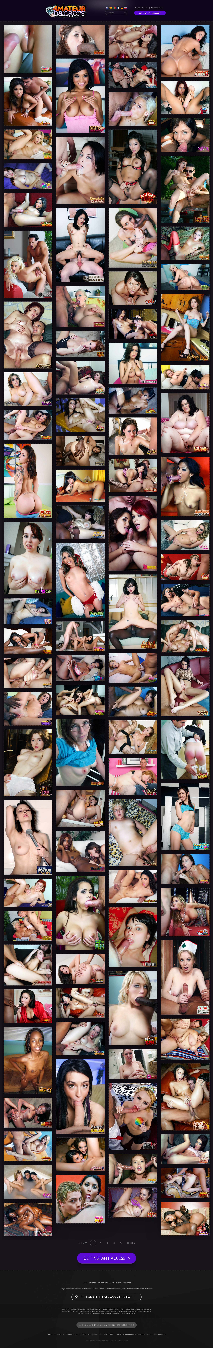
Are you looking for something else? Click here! (107, 1324)
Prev (83, 1243)
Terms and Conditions (55, 1334)
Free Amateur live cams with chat (106, 1297)
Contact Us (97, 1334)
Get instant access (149, 12)
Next (130, 1243)
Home (84, 1282)
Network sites (142, 8)
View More (127, 1282)
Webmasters (86, 1334)
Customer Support (73, 1334)
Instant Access (115, 1282)
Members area (156, 8)
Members (92, 1282)
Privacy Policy (160, 1334)
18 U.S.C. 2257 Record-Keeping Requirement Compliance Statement (128, 1334)
